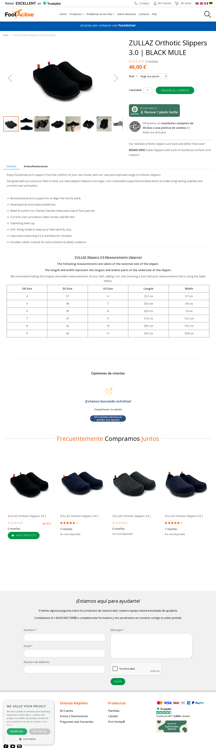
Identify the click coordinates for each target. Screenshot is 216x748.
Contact (144, 3)
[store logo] (19, 14)
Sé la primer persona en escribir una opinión (108, 418)
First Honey (115, 722)
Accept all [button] (17, 731)
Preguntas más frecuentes (76, 722)
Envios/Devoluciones (36, 166)
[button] (10, 78)
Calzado (113, 716)
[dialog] (28, 722)
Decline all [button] (40, 731)
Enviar (118, 681)
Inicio (6, 35)
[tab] (11, 166)
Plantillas (113, 711)
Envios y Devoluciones (74, 716)
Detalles (11, 166)
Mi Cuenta (164, 3)
